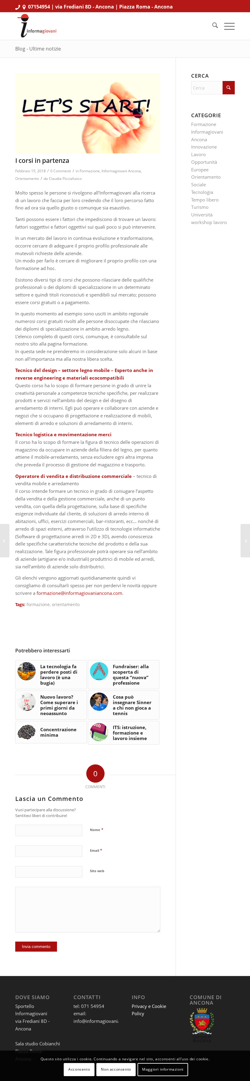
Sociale (198, 184)
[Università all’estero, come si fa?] (245, 540)
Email (96, 850)
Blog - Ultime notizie (38, 48)
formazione (38, 604)
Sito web (97, 871)
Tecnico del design (36, 370)
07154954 (39, 6)
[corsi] (87, 113)
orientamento (66, 604)
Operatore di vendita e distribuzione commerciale (73, 476)
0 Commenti (60, 171)
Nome (96, 829)
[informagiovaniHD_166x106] (36, 26)
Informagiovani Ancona (121, 171)
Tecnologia (202, 192)
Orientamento (27, 178)
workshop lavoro (209, 222)
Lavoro (198, 154)
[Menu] (226, 26)
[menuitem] (212, 26)
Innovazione (204, 147)
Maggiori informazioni (163, 1069)
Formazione (90, 171)
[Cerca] (212, 26)
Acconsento (79, 1069)
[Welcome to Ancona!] (4, 540)
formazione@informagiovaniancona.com (79, 593)
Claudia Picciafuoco (65, 178)
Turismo (200, 207)
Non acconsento (116, 1069)
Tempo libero (205, 200)
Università (201, 215)
